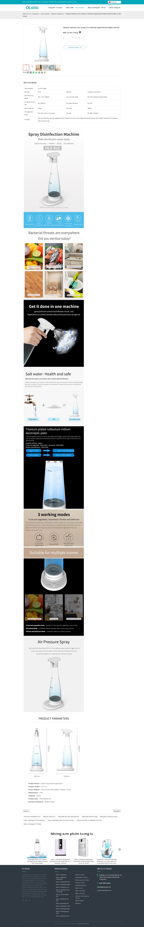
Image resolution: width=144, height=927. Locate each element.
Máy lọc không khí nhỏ (62, 903)
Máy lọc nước (79, 888)
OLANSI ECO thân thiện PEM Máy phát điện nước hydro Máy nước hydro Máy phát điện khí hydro (107, 861)
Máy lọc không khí (61, 875)
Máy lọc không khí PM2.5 (63, 884)
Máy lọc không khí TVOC (63, 906)
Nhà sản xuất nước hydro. (82, 880)
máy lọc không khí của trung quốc (34, 820)
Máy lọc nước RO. (80, 891)
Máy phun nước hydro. (81, 877)
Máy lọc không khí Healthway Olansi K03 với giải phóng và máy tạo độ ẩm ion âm (84, 861)
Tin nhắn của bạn (73, 47)
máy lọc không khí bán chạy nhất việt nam (61, 820)
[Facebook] (23, 900)
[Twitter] (26, 900)
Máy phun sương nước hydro (108, 816)
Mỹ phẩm (77, 903)
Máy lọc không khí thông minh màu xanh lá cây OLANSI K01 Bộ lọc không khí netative (60, 861)
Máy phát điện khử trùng (89, 816)
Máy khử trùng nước (49, 816)
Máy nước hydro (79, 875)
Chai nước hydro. (80, 883)
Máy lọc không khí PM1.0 (63, 882)
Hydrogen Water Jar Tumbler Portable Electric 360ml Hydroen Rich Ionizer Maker (37, 861)
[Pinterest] (29, 900)
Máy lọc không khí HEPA (63, 909)
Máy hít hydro (79, 900)
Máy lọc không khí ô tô (62, 887)
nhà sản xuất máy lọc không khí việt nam (89, 820)
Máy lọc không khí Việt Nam (32, 824)
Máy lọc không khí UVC (62, 916)
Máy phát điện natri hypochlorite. (68, 816)
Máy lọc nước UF (79, 893)
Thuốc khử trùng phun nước (32, 816)
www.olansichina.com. (105, 890)
